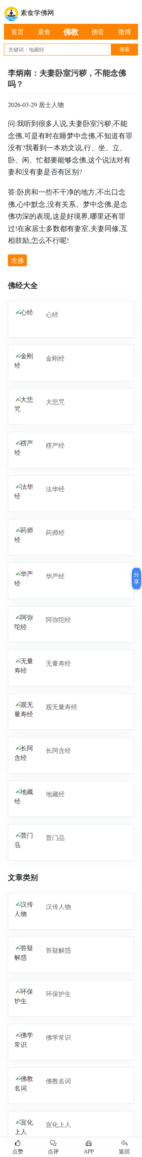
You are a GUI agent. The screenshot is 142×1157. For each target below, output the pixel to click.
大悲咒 (55, 401)
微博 (124, 31)
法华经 (55, 489)
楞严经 (55, 445)
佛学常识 (58, 1037)
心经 (52, 314)
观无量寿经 (61, 707)
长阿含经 (58, 750)
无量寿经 (58, 663)
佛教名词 (58, 1081)
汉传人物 (58, 906)
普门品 (55, 837)
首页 (17, 31)
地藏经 (55, 794)
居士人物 (51, 104)
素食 (44, 31)
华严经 (55, 576)
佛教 (71, 31)
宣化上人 (58, 1124)
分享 (136, 578)
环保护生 (58, 993)
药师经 (55, 532)
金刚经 (55, 358)
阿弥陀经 (58, 619)
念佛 (17, 260)
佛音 (98, 31)
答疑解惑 (58, 950)
